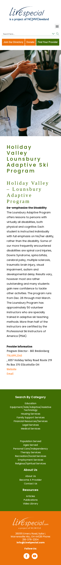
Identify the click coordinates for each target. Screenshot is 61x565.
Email (10, 373)
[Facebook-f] (26, 556)
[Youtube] (35, 556)
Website (11, 369)
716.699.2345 (14, 355)
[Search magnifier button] (57, 34)
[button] (57, 26)
